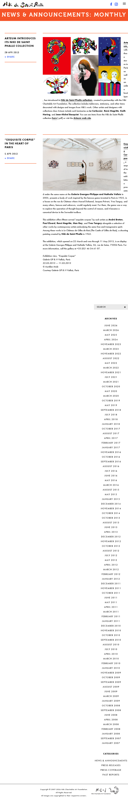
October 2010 (111, 635)
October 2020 (111, 386)
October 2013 (111, 517)
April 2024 (111, 339)
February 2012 (111, 574)
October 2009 (111, 677)
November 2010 (111, 630)
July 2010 (111, 649)
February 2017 (111, 442)
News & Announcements (111, 760)
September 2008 (111, 710)
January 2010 (111, 668)
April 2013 (111, 532)
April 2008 (111, 719)
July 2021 (111, 377)
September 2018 (111, 410)
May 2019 (111, 405)
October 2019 (111, 400)
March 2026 (111, 330)
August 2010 (111, 644)
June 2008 (111, 715)
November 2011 (111, 588)
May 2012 (111, 560)
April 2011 (111, 607)
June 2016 (111, 475)
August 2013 (111, 522)
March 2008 (111, 724)
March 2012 (111, 569)
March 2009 (111, 696)
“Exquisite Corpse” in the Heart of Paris (20, 143)
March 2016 (111, 485)
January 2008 (111, 733)
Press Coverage (111, 770)
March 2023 (111, 349)
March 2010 (111, 658)
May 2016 (111, 480)
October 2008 (111, 705)
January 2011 (111, 621)
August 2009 (111, 686)
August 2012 (111, 550)
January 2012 (111, 578)
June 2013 (111, 527)
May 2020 (111, 391)
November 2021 (111, 372)
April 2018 (111, 419)
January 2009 (111, 700)
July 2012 (111, 555)
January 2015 (111, 499)
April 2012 (111, 564)
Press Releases (111, 765)
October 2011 (111, 593)
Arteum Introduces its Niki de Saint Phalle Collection (20, 42)
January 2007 (111, 743)
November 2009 (111, 672)
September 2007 (111, 738)
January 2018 (111, 424)
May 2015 (111, 494)
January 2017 (111, 447)
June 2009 (111, 691)
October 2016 (111, 456)
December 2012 (111, 536)
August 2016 (111, 466)
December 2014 (111, 503)
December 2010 (111, 625)
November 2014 (111, 508)
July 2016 (111, 471)
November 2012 (111, 541)
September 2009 (111, 682)
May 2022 (111, 363)
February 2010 (111, 663)
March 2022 (111, 367)
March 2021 (111, 381)
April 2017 (111, 438)
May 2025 (111, 334)
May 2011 (111, 602)
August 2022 (111, 358)
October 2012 (111, 546)
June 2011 (111, 597)
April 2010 (111, 654)
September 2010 (111, 639)
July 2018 (111, 414)
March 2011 (111, 611)
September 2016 (111, 461)
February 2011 (111, 616)
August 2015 (111, 489)
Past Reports (111, 774)
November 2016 (111, 452)
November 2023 (111, 344)
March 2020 (111, 395)
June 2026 (111, 325)
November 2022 (111, 353)
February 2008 (111, 729)
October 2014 (111, 513)
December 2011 (111, 583)
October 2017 (111, 428)
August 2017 (111, 433)
